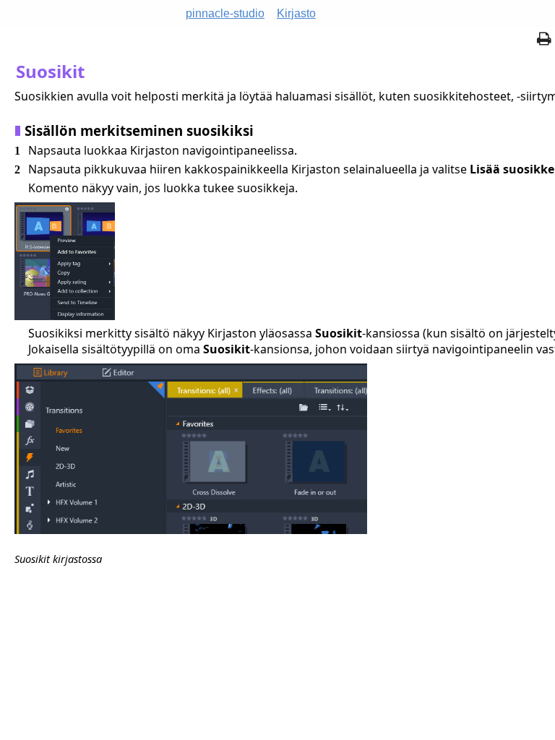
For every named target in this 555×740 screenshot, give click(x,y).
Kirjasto (296, 13)
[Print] (544, 39)
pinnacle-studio (225, 13)
